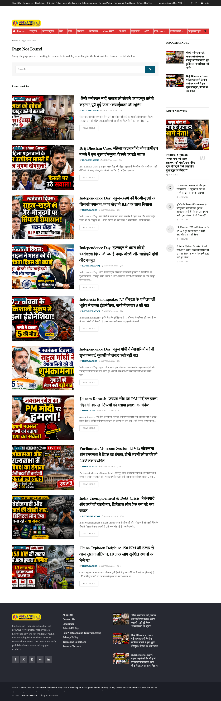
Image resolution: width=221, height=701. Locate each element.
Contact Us (28, 2)
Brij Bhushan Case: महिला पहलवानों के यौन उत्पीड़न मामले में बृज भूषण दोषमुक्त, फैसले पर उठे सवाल (118, 151)
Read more (90, 127)
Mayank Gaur (88, 410)
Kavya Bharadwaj (91, 266)
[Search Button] (205, 31)
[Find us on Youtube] (40, 659)
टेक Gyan (159, 31)
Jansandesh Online (28, 695)
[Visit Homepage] (26, 23)
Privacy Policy (105, 2)
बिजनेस (80, 31)
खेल (61, 31)
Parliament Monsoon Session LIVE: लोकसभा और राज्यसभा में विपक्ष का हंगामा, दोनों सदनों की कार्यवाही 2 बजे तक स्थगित (118, 454)
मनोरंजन (93, 31)
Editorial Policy (54, 2)
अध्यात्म (122, 31)
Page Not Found (28, 40)
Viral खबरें (108, 31)
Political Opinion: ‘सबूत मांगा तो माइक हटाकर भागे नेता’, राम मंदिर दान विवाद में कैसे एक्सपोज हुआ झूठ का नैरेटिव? (180, 162)
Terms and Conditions (124, 2)
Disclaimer (40, 2)
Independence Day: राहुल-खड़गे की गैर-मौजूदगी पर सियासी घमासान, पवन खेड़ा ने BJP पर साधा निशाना (117, 201)
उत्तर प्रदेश (19, 98)
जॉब (70, 31)
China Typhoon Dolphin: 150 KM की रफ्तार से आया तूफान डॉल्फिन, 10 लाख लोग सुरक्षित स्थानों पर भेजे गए (116, 554)
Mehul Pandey (89, 210)
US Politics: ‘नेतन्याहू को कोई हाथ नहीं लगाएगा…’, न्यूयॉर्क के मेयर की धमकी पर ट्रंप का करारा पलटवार (191, 189)
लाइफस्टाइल (194, 31)
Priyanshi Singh (90, 110)
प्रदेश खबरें (175, 31)
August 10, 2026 (107, 466)
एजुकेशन (135, 31)
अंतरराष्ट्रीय (48, 31)
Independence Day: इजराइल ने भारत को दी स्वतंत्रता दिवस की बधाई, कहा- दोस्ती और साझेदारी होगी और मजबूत (118, 253)
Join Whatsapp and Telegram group (80, 2)
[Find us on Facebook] (192, 3)
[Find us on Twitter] (23, 659)
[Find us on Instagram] (196, 3)
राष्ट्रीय (33, 31)
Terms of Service (144, 2)
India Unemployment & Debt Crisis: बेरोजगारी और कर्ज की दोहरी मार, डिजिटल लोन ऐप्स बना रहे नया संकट (116, 504)
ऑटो (147, 31)
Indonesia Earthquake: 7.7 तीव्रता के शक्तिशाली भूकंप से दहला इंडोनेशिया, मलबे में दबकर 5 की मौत (117, 302)
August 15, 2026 (109, 160)
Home (21, 31)
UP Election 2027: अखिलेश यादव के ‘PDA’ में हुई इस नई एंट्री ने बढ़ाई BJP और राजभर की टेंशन (193, 231)
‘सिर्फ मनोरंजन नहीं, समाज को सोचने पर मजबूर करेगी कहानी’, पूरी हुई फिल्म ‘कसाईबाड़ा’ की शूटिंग (116, 101)
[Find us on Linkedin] (48, 659)
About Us (16, 2)
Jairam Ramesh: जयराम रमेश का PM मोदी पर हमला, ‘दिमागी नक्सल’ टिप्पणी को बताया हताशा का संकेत (118, 401)
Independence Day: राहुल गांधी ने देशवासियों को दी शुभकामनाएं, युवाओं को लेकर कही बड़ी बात (116, 352)
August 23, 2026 (109, 110)
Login (206, 2)
